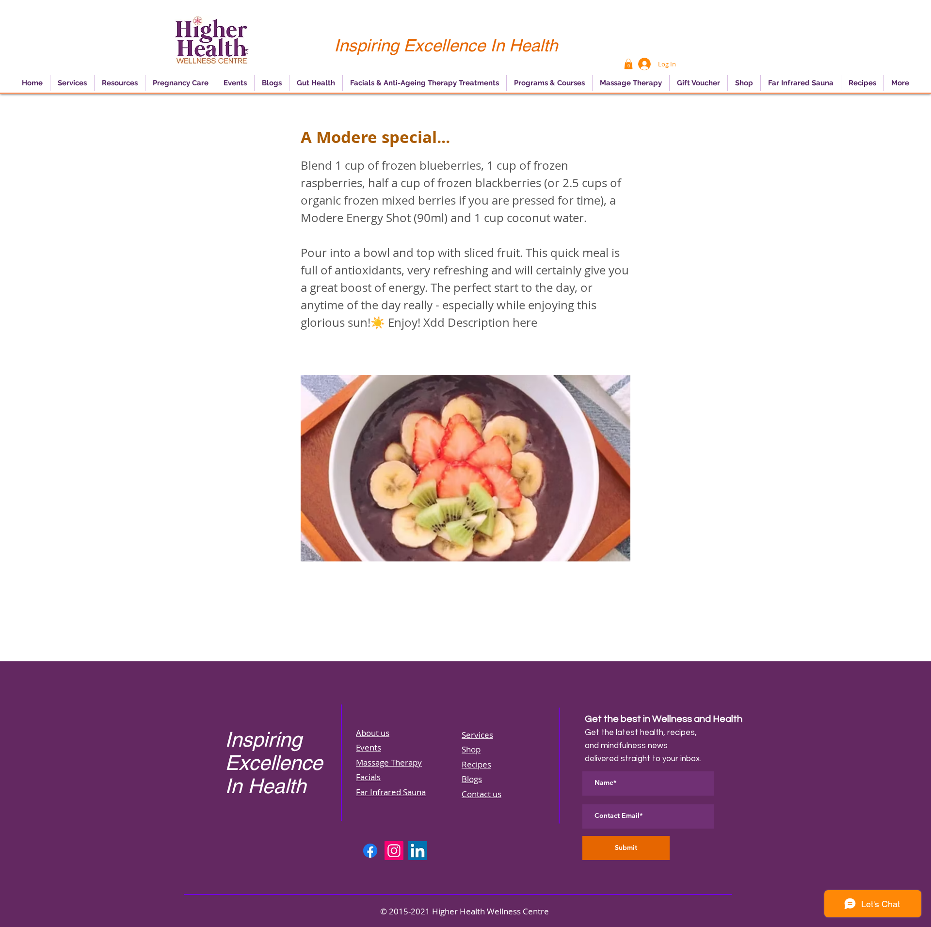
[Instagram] (394, 850)
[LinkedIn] (417, 850)
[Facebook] (370, 850)
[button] (628, 64)
